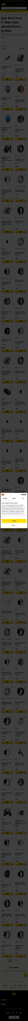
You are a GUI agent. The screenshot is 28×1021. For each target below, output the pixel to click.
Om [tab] (23, 498)
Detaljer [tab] (14, 498)
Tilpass (13, 525)
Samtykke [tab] (5, 498)
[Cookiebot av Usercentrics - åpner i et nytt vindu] (21, 495)
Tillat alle (14, 520)
